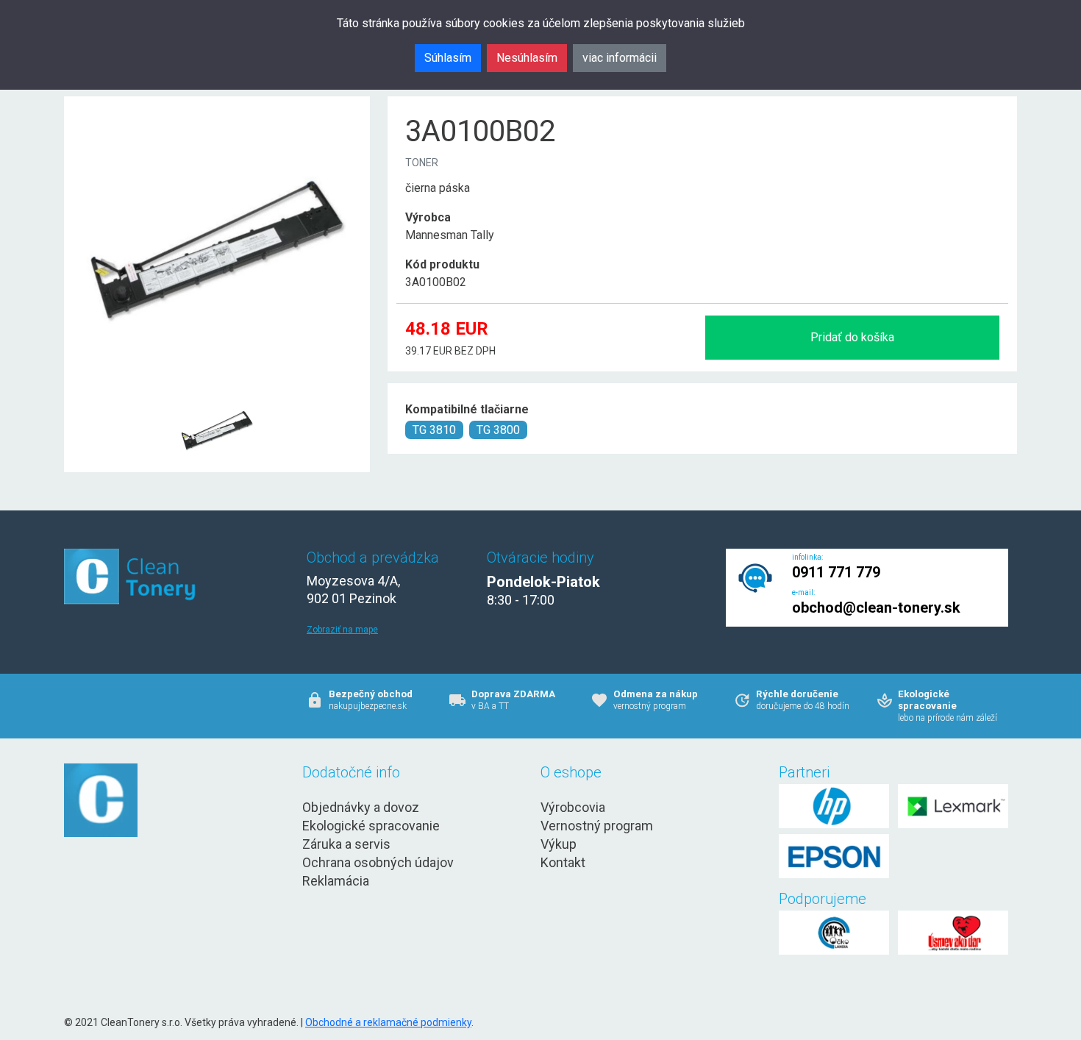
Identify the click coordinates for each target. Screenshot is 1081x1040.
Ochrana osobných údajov (378, 862)
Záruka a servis (346, 844)
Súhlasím (447, 58)
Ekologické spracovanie (371, 825)
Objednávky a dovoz (360, 807)
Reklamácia (335, 880)
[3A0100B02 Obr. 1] (217, 394)
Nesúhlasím (526, 58)
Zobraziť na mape (342, 629)
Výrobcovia (572, 807)
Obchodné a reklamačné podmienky (388, 1022)
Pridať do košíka (852, 337)
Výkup (558, 844)
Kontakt (562, 862)
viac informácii (619, 58)
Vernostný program (596, 825)
